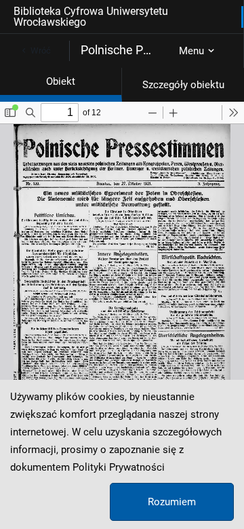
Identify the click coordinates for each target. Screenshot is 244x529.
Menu (191, 51)
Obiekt (60, 81)
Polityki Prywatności (119, 467)
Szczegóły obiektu (183, 85)
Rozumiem (172, 502)
